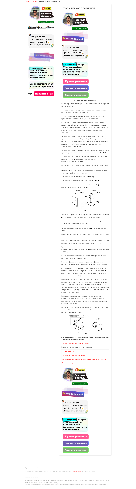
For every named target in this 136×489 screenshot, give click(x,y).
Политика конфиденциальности (31, 476)
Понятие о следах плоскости (72, 363)
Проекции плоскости (69, 351)
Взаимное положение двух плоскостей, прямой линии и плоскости (85, 359)
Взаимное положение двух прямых (74, 355)
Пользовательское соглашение (31, 474)
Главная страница (31, 1)
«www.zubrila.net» (77, 471)
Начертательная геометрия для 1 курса (75, 343)
